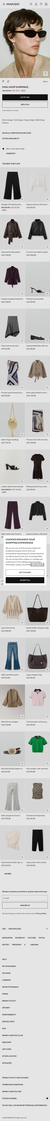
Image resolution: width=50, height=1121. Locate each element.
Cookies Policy (37, 564)
